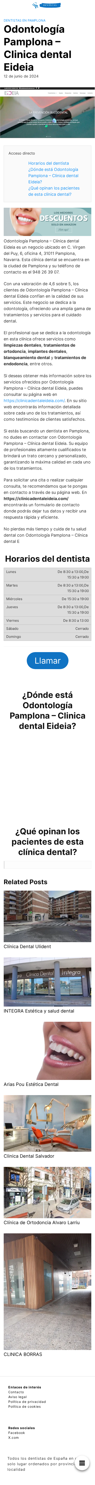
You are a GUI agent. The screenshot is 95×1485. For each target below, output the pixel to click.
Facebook (16, 1433)
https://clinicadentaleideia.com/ (34, 400)
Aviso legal (17, 1397)
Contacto (16, 1392)
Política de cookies (24, 1406)
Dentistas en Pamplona (24, 20)
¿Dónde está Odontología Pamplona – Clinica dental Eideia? (53, 175)
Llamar (48, 661)
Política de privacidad (27, 1402)
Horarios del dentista (48, 163)
